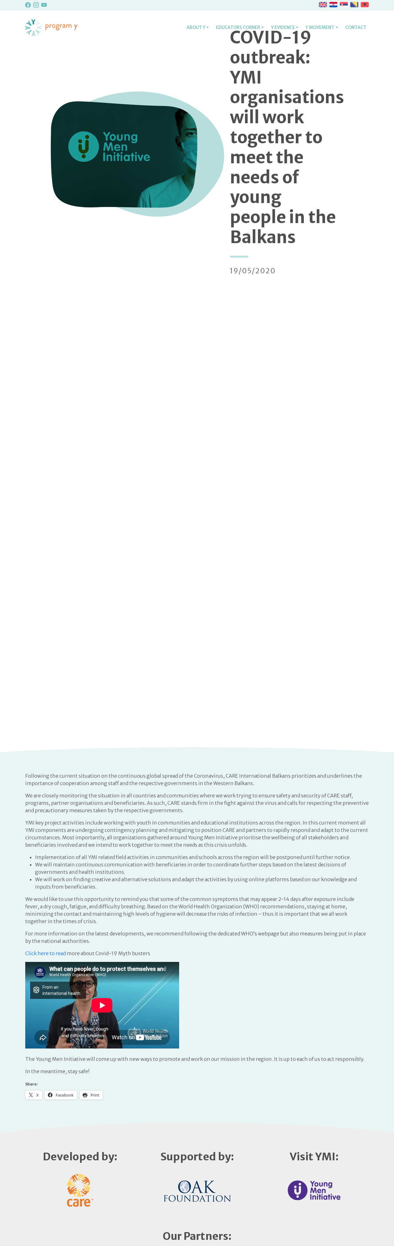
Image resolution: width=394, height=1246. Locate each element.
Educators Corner (238, 27)
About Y (196, 27)
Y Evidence (283, 27)
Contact (355, 27)
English (323, 4)
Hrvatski (333, 4)
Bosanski (354, 4)
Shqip (365, 4)
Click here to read (45, 953)
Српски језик (344, 4)
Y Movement (320, 27)
